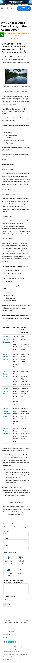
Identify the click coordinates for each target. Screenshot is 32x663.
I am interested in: (10, 552)
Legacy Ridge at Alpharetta (6, 339)
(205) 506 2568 (7, 659)
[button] (2, 34)
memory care (14, 223)
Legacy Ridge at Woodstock (6, 431)
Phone (6, 538)
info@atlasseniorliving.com (16, 657)
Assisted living (6, 174)
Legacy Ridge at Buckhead (6, 356)
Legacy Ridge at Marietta (5, 374)
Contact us (17, 512)
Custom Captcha (9, 596)
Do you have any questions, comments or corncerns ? (13, 581)
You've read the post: (11, 524)
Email (6, 545)
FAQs (5, 637)
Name (6, 531)
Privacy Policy (7, 634)
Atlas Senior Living (7, 57)
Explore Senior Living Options (12, 33)
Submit (7, 605)
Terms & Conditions (8, 631)
